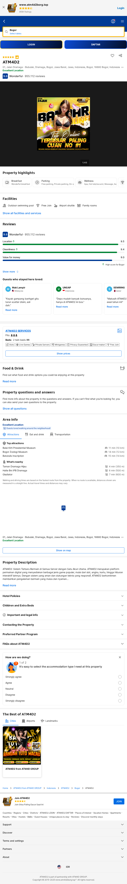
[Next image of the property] (87, 124)
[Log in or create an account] (113, 21)
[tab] (11, 434)
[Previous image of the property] (40, 124)
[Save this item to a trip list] (112, 55)
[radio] (63, 676)
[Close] (3, 7)
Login (120, 8)
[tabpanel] (63, 459)
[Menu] (122, 21)
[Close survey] (120, 657)
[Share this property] (120, 55)
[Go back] (4, 21)
